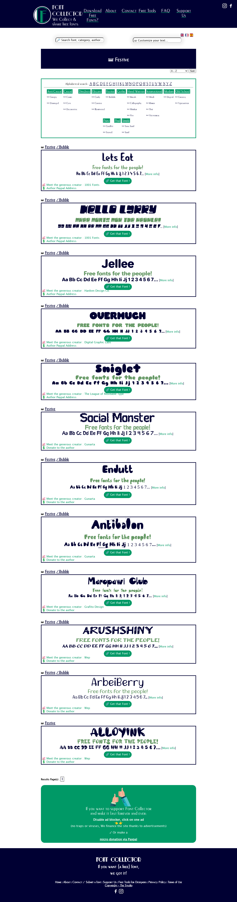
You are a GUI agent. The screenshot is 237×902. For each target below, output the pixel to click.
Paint (106, 120)
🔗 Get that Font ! (118, 181)
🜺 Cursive (97, 103)
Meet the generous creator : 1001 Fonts (72, 185)
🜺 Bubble (111, 97)
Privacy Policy (157, 882)
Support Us (183, 13)
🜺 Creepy (52, 97)
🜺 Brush (131, 97)
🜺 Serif (125, 132)
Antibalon (117, 526)
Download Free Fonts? (92, 15)
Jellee (118, 263)
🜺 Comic (67, 97)
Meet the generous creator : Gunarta (70, 444)
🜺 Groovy (180, 97)
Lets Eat (117, 157)
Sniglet (118, 369)
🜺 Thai (149, 109)
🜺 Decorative (70, 109)
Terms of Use (175, 882)
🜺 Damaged (53, 103)
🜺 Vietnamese (152, 115)
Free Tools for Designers (132, 882)
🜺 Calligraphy (134, 103)
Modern (169, 91)
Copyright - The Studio (118, 885)
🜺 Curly (96, 97)
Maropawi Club (118, 581)
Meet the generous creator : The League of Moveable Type (85, 394)
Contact (129, 10)
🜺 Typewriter (182, 103)
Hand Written (136, 91)
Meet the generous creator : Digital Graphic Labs (78, 342)
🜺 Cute (67, 103)
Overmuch (118, 316)
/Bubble (62, 147)
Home (58, 882)
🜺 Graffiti (108, 126)
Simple (126, 120)
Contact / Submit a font (86, 882)
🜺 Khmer (150, 103)
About (110, 10)
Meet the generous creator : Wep (68, 657)
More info (152, 174)
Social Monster (117, 418)
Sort (192, 71)
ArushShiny (118, 631)
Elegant (96, 91)
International (154, 91)
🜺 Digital (168, 97)
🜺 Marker (132, 109)
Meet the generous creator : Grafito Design (75, 607)
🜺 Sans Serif (128, 126)
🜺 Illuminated (98, 109)
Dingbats (84, 91)
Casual (68, 91)
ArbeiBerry (117, 682)
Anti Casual (54, 91)
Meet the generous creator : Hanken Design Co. (78, 291)
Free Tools (147, 10)
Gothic (121, 91)
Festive (110, 91)
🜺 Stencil (107, 132)
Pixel (117, 120)
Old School (183, 91)
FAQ (165, 10)
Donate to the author (60, 448)
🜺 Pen (130, 115)
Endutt (117, 470)
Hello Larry (118, 210)
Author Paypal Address (61, 188)
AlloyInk (118, 732)
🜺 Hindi (150, 97)
